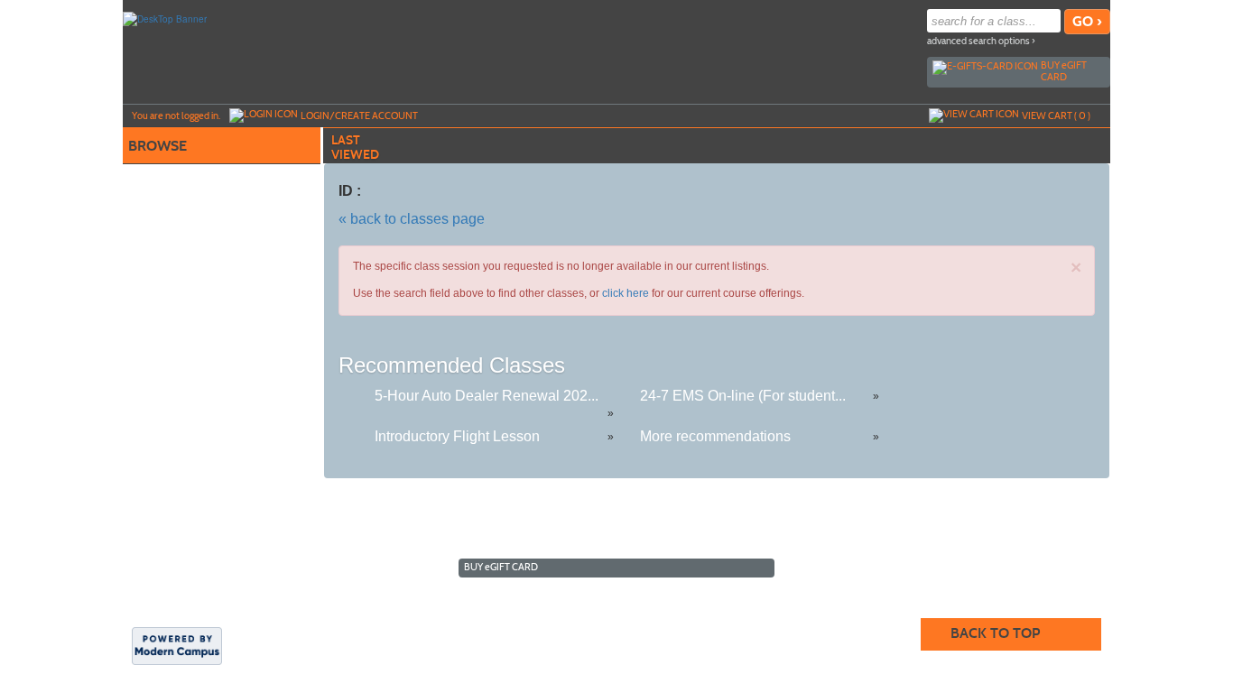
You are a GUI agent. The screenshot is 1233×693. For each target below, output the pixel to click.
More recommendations (715, 436)
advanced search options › (981, 41)
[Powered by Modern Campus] (177, 644)
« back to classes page (411, 218)
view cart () (1056, 115)
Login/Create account (359, 115)
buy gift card (1064, 71)
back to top (995, 633)
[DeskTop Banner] (165, 18)
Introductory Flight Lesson (457, 436)
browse (157, 145)
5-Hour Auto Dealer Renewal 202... (486, 395)
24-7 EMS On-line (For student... (743, 395)
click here (625, 293)
